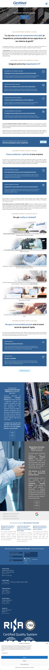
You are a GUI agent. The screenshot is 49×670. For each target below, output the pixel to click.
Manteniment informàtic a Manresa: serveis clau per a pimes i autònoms (40, 527)
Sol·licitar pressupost (24, 370)
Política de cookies (18, 667)
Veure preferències (25, 664)
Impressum (32, 667)
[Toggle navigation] (46, 4)
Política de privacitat (25, 667)
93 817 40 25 (6, 574)
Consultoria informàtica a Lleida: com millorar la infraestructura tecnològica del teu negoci (24, 528)
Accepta (24, 657)
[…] (10, 540)
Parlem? (43, 142)
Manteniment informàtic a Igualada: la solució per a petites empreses (8, 527)
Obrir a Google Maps (7, 575)
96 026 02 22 (6, 603)
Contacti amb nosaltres (24, 17)
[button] (47, 643)
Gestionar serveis (5, 653)
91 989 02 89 (6, 583)
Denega (24, 660)
